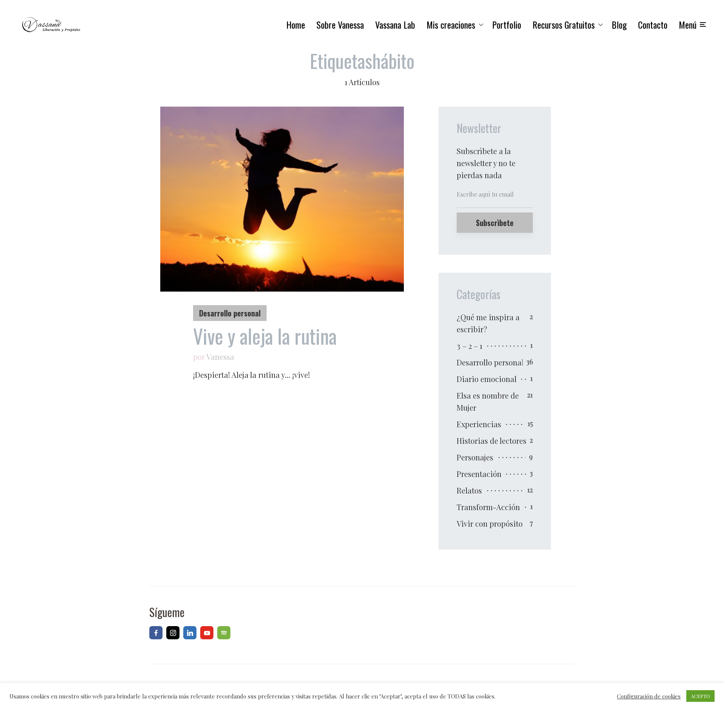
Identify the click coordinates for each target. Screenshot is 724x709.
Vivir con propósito (490, 523)
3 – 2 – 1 (469, 346)
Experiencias (479, 424)
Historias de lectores (491, 440)
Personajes (475, 457)
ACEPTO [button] (700, 696)
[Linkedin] (189, 632)
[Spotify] (223, 632)
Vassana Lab (395, 24)
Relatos (469, 490)
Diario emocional (487, 379)
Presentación (479, 474)
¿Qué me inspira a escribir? (488, 323)
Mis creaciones (450, 24)
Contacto (652, 24)
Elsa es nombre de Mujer (488, 401)
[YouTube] (206, 632)
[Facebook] (156, 632)
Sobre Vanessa (340, 24)
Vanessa (220, 356)
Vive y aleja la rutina (265, 336)
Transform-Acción (488, 507)
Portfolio (506, 24)
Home (295, 24)
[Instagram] (172, 632)
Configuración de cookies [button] (649, 696)
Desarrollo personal (230, 313)
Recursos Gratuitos (563, 24)
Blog (619, 24)
